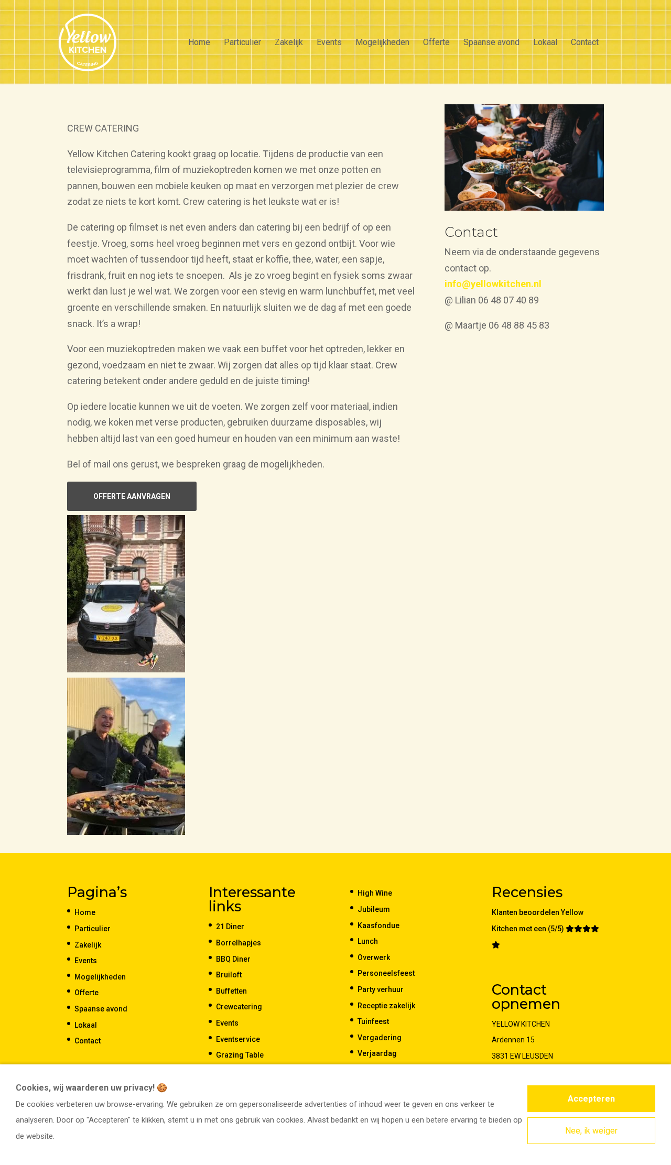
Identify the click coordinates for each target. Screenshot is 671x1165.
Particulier (242, 43)
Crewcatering (239, 1007)
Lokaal (545, 43)
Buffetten (231, 991)
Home (199, 43)
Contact (585, 43)
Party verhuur (381, 989)
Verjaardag (377, 1053)
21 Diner (230, 926)
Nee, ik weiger (591, 1131)
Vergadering (380, 1037)
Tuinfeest (373, 1021)
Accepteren (591, 1099)
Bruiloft (229, 975)
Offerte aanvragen (131, 496)
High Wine (375, 893)
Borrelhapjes (238, 943)
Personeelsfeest (386, 973)
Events (329, 43)
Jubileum (374, 909)
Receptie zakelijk (386, 1005)
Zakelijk (289, 43)
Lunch (368, 941)
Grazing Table (240, 1055)
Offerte (436, 43)
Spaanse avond (491, 43)
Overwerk (374, 957)
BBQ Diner (233, 959)
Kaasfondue (378, 925)
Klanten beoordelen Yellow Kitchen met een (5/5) (537, 920)
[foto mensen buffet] (524, 207)
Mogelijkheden (382, 43)
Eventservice (238, 1039)
